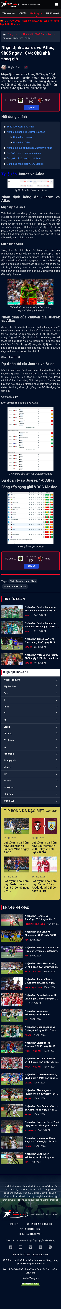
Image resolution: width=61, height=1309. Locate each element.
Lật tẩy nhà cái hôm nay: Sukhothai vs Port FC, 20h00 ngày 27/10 (16, 885)
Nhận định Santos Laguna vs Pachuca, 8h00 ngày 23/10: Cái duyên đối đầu (42, 625)
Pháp (6, 706)
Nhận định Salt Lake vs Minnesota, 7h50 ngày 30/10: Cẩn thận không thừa (41, 933)
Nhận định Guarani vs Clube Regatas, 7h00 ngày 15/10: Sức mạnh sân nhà (42, 1140)
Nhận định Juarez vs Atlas (23, 581)
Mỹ (5, 774)
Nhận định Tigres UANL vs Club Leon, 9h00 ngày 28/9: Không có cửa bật (40, 641)
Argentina (9, 753)
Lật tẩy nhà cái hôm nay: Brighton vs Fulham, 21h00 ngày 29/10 (16, 847)
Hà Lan (7, 780)
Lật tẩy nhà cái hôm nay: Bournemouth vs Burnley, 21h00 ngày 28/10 (44, 847)
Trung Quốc (10, 760)
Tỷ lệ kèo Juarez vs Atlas (20, 126)
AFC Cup (8, 733)
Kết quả (31, 107)
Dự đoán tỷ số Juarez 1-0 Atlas (24, 158)
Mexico (51, 34)
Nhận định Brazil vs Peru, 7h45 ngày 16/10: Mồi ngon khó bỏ (42, 1124)
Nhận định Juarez (22, 137)
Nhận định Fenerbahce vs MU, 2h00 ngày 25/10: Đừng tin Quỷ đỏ (42, 997)
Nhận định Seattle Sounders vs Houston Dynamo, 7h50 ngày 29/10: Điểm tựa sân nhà (42, 949)
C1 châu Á (9, 740)
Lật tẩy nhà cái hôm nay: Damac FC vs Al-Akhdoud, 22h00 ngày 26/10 (44, 885)
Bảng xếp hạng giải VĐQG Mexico (25, 163)
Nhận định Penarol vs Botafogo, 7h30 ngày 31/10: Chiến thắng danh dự (40, 918)
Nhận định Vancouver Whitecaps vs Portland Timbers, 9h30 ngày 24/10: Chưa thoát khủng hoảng (40, 1013)
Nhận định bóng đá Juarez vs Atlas (26, 131)
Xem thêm (51, 810)
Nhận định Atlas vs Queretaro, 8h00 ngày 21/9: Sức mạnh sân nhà (42, 656)
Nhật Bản (8, 794)
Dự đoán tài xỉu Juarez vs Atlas (24, 153)
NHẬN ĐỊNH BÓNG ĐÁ (33, 34)
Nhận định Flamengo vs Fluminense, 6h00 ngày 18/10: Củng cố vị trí (41, 1092)
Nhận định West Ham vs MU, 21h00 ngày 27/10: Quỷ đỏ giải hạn (41, 965)
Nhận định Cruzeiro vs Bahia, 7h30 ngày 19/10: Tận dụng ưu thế (42, 1076)
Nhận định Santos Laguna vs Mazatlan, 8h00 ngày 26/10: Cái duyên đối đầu (40, 609)
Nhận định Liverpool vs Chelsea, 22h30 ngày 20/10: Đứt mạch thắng (40, 1044)
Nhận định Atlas (21, 142)
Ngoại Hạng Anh (12, 680)
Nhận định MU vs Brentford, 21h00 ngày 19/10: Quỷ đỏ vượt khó (42, 1060)
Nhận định (36, 13)
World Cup (9, 801)
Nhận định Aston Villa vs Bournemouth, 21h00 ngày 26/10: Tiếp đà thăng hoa (39, 981)
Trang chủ (9, 13)
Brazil (7, 727)
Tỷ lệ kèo (9, 174)
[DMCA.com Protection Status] (30, 1285)
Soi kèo (22, 13)
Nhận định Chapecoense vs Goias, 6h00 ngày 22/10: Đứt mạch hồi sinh (40, 1029)
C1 (5, 713)
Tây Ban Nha (10, 686)
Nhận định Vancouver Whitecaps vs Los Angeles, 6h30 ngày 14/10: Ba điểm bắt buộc (41, 1155)
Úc (5, 747)
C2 (5, 720)
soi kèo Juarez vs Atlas (15, 586)
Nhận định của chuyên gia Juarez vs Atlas (29, 147)
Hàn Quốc (9, 787)
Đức (6, 693)
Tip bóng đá (52, 13)
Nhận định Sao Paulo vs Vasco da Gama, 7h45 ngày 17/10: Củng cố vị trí (41, 1108)
